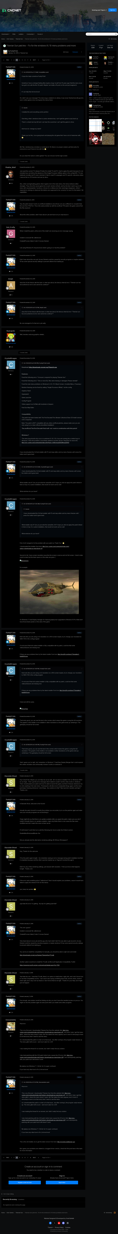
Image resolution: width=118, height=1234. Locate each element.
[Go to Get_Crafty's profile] (11, 234)
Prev (7, 60)
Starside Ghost (11, 776)
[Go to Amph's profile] (11, 285)
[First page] (3, 60)
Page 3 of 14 (46, 60)
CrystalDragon (11, 358)
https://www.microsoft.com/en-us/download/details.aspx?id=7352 (40, 965)
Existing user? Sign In (99, 10)
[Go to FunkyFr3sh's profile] (5, 52)
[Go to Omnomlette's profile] (11, 1026)
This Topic (108, 34)
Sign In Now (62, 1182)
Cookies (67, 1227)
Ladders (21, 34)
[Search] (116, 34)
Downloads (5, 34)
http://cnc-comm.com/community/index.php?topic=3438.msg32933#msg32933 (45, 442)
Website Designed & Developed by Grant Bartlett (59, 1218)
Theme (50, 1227)
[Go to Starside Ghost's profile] (11, 782)
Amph (10, 279)
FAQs (13, 34)
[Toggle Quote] (22, 72)
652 (11, 183)
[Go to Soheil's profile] (90, 63)
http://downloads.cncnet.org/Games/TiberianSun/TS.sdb (37, 955)
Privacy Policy (59, 1227)
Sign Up (112, 10)
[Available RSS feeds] (115, 1212)
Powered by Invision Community (59, 1231)
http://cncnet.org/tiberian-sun (66, 1142)
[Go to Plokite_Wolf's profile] (11, 174)
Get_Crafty (10, 227)
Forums (40, 34)
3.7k (11, 83)
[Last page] (38, 60)
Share (66, 52)
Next (34, 60)
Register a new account (25, 1182)
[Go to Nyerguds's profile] (11, 337)
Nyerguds (11, 331)
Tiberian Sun (24, 53)
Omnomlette (11, 1020)
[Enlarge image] (22, 137)
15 (11, 295)
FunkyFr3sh (14, 51)
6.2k (11, 347)
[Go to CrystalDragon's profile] (11, 365)
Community (30, 34)
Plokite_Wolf (11, 167)
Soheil (95, 62)
